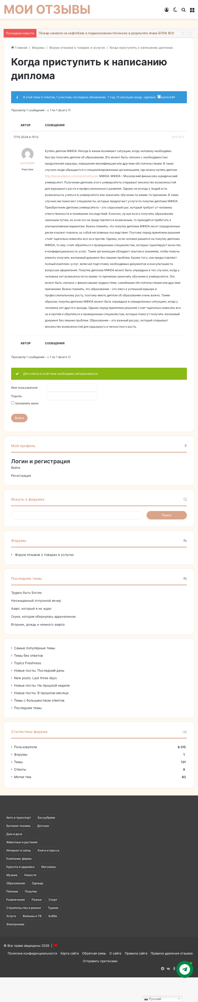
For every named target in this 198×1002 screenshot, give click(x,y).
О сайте (115, 953)
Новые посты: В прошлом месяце (41, 693)
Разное (37, 899)
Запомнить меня (26, 403)
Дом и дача (14, 834)
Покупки (31, 891)
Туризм (53, 908)
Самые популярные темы (34, 648)
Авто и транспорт (18, 817)
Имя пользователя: (24, 387)
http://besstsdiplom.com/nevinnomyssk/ (72, 176)
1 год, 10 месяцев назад (125, 97)
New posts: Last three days (35, 678)
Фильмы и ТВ (32, 916)
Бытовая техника (18, 826)
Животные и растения (21, 842)
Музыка (11, 875)
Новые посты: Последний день (39, 670)
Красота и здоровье (20, 867)
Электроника (15, 924)
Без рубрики (46, 817)
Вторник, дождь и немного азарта (37, 624)
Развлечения (15, 899)
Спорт (53, 899)
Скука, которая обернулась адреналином (43, 616)
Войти (19, 418)
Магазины (48, 867)
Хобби (52, 916)
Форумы (38, 47)
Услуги (11, 916)
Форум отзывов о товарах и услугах (77, 47)
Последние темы (28, 708)
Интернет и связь (18, 850)
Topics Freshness (27, 663)
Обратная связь (94, 953)
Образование (15, 883)
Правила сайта (136, 953)
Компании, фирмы (19, 858)
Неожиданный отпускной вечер (36, 600)
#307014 (178, 137)
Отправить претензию (100, 961)
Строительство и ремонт (23, 908)
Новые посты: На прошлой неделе (42, 685)
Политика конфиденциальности (32, 953)
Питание (12, 891)
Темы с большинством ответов (39, 700)
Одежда (37, 883)
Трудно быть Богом (26, 592)
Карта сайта (70, 953)
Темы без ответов (28, 655)
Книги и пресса (48, 850)
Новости (30, 875)
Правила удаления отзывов (172, 953)
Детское (43, 826)
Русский (154, 999)
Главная (20, 47)
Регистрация (21, 475)
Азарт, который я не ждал (31, 608)
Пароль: (16, 396)
